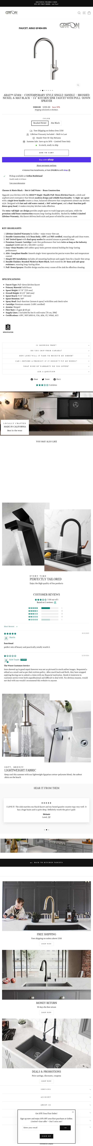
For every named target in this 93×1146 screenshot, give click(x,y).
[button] (42, 385)
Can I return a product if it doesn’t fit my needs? (47, 361)
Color (46, 119)
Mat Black (55, 123)
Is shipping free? (46, 345)
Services (46, 1089)
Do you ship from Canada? (46, 351)
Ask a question (47, 371)
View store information (17, 183)
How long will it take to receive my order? (46, 356)
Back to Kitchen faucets (48, 863)
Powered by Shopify (46, 1144)
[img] (10, 633)
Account (46, 1097)
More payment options (46, 165)
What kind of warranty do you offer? (46, 366)
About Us (46, 1105)
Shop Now (46, 944)
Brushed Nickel (39, 123)
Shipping (38, 110)
